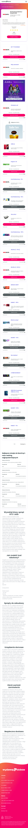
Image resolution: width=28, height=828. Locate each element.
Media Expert (5, 591)
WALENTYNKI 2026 (5, 793)
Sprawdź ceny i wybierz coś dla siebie (16, 51)
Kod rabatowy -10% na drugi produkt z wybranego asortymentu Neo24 (17, 201)
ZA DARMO (3, 785)
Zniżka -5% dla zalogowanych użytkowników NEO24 (16, 430)
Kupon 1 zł (14, 161)
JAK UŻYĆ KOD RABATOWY (7, 800)
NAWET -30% (15, 408)
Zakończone (14, 171)
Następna (22, 444)
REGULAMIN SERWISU (6, 803)
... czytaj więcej (22, 25)
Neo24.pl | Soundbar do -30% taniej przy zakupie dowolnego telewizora (17, 236)
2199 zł (13, 144)
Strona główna (4, 4)
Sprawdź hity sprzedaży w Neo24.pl (17, 68)
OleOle (4, 594)
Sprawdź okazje (14, 57)
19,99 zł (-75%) (15, 249)
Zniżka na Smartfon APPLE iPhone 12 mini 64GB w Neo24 (17, 395)
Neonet (4, 584)
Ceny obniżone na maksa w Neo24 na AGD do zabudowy (17, 359)
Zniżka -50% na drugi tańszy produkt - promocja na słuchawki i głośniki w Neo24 (17, 307)
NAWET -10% (14, 337)
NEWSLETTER (4, 811)
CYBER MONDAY (15, 373)
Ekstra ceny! (14, 320)
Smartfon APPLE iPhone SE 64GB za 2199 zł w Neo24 (17, 148)
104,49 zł (13, 214)
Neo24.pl (17, 4)
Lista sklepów (11, 4)
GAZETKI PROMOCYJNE (6, 783)
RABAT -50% (14, 302)
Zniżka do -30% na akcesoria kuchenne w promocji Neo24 (16, 412)
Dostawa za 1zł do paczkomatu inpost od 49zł (16, 166)
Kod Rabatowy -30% (17, 232)
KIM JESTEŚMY (4, 798)
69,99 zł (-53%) (15, 267)
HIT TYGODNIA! (15, 47)
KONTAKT (3, 808)
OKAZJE (3, 778)
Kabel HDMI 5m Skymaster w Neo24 (17, 253)
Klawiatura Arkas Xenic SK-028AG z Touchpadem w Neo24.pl (17, 271)
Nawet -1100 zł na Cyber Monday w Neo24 (17, 377)
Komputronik (5, 588)
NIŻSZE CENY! (15, 285)
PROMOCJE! (14, 105)
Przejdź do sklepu (14, 36)
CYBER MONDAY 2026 (6, 790)
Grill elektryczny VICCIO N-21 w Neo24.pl (16, 219)
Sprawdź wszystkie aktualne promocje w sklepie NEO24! (16, 110)
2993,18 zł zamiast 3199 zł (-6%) (16, 391)
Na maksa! (14, 355)
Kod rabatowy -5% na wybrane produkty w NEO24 (16, 183)
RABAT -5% (14, 425)
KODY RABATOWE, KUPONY (7, 780)
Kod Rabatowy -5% (17, 179)
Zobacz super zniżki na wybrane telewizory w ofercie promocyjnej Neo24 (16, 325)
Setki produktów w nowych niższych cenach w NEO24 (17, 289)
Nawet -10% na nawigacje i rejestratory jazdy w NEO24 (15, 342)
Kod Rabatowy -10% (17, 197)
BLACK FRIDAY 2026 (5, 788)
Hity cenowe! (15, 64)
